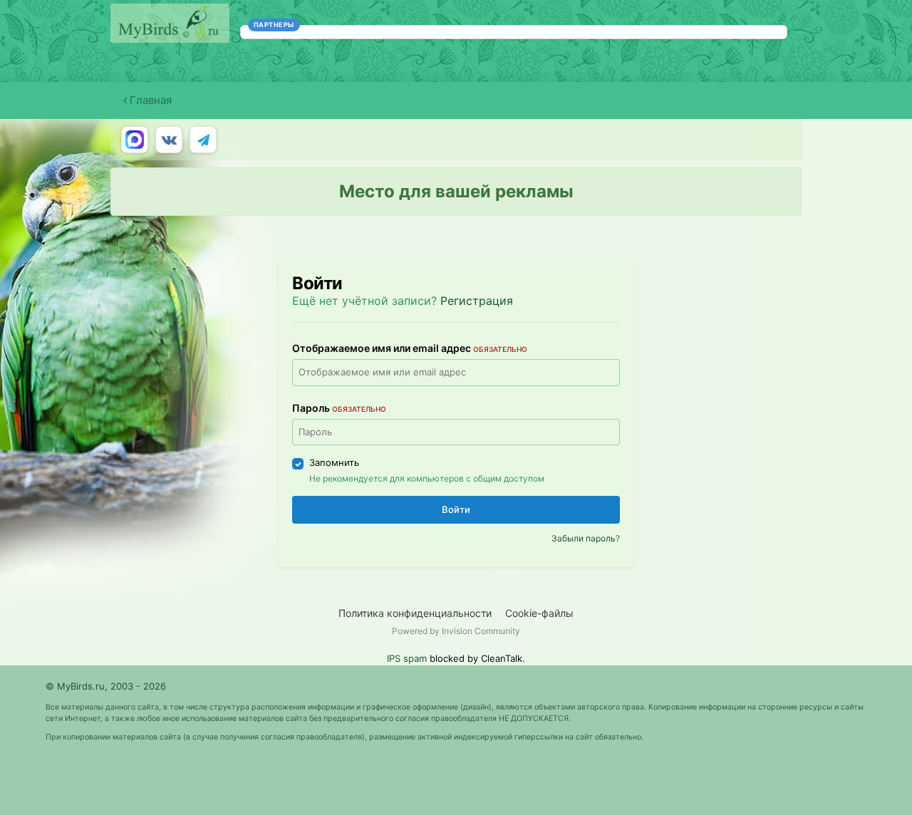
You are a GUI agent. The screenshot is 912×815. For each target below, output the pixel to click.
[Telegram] (203, 139)
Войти (456, 509)
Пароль (339, 408)
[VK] (168, 139)
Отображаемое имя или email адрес (409, 348)
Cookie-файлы (539, 613)
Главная (149, 100)
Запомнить (334, 462)
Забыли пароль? (585, 538)
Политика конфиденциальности (415, 613)
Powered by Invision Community (456, 630)
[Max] (134, 139)
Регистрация (476, 301)
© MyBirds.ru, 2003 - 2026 (106, 686)
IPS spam (407, 658)
